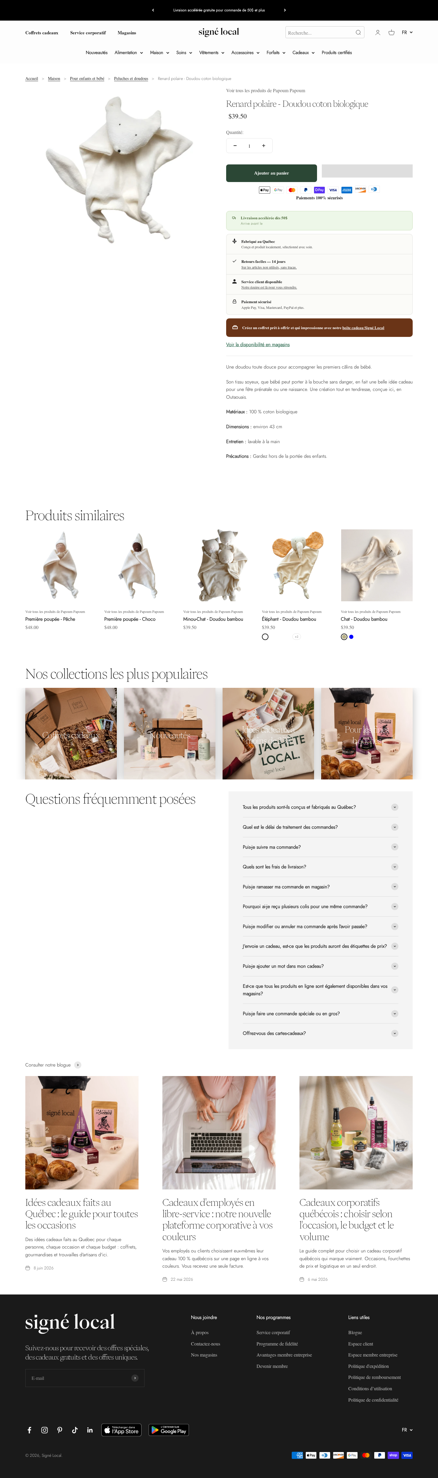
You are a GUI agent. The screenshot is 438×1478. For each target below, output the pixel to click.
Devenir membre (272, 1366)
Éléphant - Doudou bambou (289, 619)
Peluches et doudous (131, 78)
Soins (181, 52)
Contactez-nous (205, 1343)
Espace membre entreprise (372, 1354)
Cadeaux (301, 52)
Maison (156, 52)
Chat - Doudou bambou (364, 619)
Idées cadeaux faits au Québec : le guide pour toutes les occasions (81, 1213)
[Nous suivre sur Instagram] (45, 1430)
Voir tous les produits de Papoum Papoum (265, 90)
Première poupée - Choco (130, 619)
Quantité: (234, 132)
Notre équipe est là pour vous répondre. (269, 287)
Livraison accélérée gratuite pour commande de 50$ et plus (219, 10)
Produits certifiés (337, 52)
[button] (367, 171)
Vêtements (208, 52)
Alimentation (126, 52)
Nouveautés (97, 52)
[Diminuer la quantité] (235, 145)
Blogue (355, 1332)
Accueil (31, 78)
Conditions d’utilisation (370, 1388)
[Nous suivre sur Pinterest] (60, 1430)
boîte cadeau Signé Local (363, 327)
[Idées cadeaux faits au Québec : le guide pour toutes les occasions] (82, 1132)
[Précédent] (153, 10)
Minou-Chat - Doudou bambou (213, 619)
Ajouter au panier (271, 173)
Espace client (360, 1343)
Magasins (127, 32)
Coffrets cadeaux (41, 32)
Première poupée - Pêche (50, 619)
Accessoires (243, 52)
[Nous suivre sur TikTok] (75, 1430)
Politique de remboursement (374, 1377)
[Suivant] (285, 10)
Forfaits (273, 52)
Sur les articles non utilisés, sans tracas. (269, 267)
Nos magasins (204, 1354)
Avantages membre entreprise (284, 1354)
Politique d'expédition (368, 1366)
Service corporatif (88, 32)
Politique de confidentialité (373, 1400)
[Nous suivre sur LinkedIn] (90, 1430)
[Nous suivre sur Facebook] (29, 1430)
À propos (200, 1332)
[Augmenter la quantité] (263, 145)
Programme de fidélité (277, 1343)
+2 (296, 636)
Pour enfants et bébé (87, 78)
